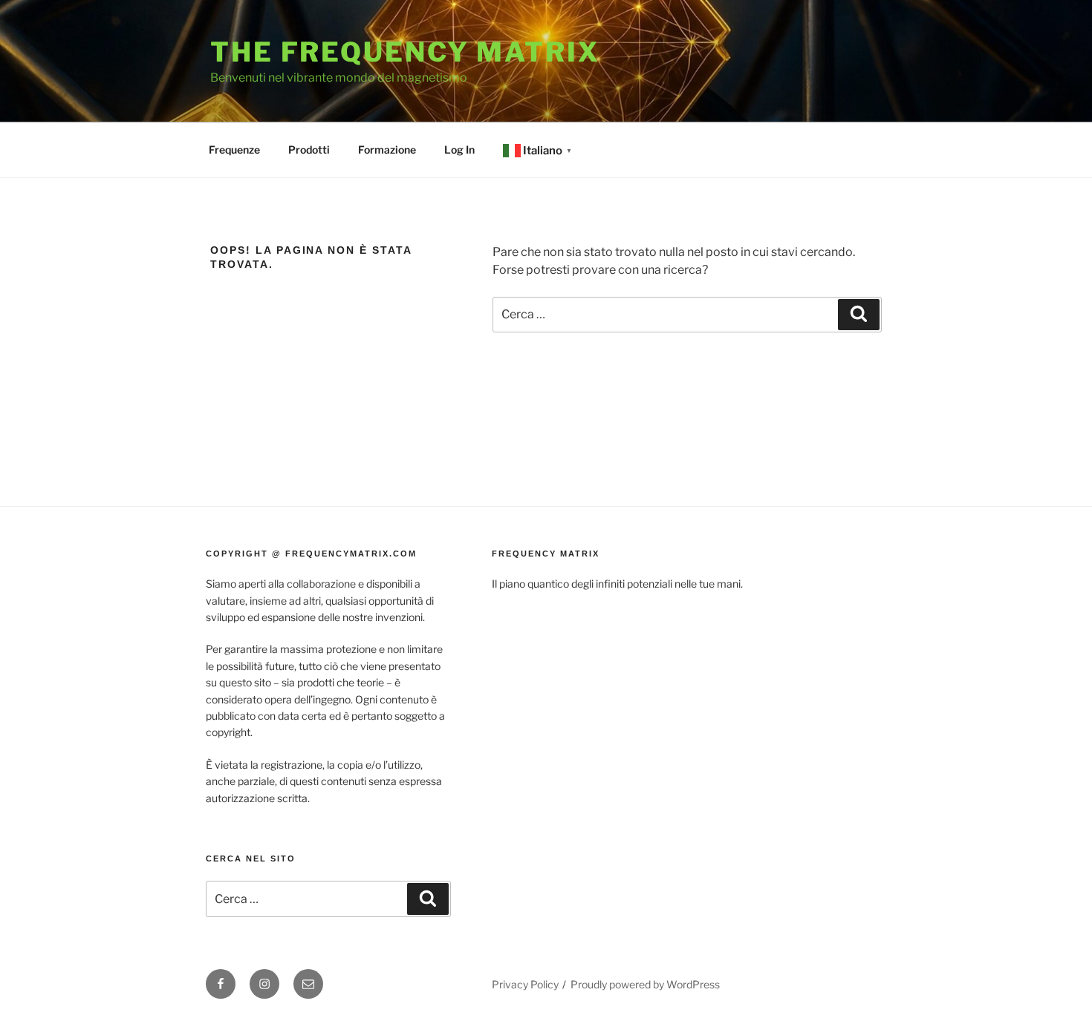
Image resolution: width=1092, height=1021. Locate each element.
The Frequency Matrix (405, 52)
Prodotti (309, 149)
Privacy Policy (525, 984)
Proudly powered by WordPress (645, 984)
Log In (459, 149)
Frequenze (234, 149)
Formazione (387, 149)
